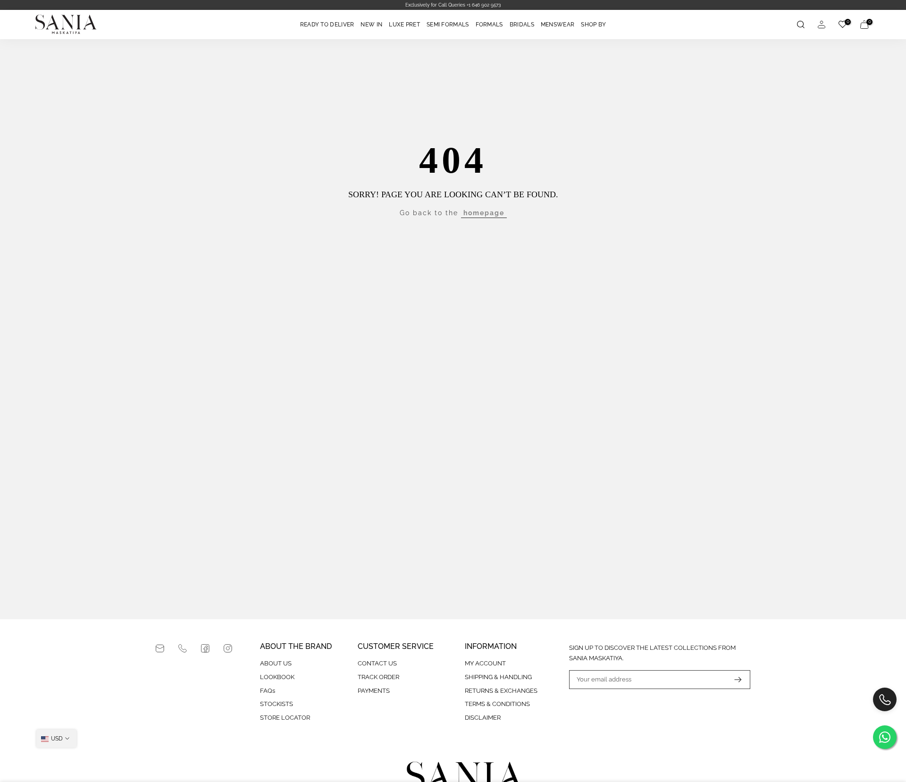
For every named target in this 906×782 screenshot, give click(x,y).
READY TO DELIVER (327, 24)
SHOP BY (593, 24)
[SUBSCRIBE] (733, 679)
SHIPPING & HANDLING (498, 677)
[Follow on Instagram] (228, 648)
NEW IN (371, 24)
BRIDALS (522, 24)
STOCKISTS (276, 703)
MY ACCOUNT (485, 663)
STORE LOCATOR (285, 717)
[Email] (160, 648)
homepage (483, 213)
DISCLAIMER (483, 717)
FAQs (267, 690)
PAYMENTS (374, 690)
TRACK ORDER (378, 677)
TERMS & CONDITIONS (497, 703)
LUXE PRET (404, 24)
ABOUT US (276, 663)
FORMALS (489, 24)
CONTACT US (377, 663)
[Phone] (182, 648)
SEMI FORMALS (448, 24)
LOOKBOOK (277, 677)
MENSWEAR (557, 24)
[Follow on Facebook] (205, 648)
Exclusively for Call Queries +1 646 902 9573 (453, 5)
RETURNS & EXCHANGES (501, 690)
